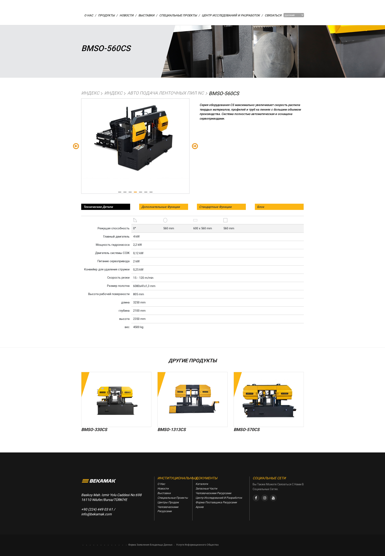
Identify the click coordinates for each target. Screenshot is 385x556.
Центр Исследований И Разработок (219, 497)
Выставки (164, 493)
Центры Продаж (168, 502)
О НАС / (90, 15)
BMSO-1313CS (171, 429)
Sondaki (194, 145)
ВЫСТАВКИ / (147, 15)
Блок (260, 207)
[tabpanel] (135, 139)
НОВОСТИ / (128, 15)
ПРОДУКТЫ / (108, 15)
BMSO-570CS (246, 429)
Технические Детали (98, 207)
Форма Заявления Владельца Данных (150, 544)
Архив (200, 507)
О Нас (161, 483)
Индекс (90, 93)
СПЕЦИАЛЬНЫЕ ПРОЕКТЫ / (179, 15)
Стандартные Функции (215, 207)
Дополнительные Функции (160, 207)
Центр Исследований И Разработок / (232, 15)
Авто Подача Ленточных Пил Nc (165, 93)
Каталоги (202, 483)
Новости (163, 488)
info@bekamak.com (96, 514)
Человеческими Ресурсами (167, 509)
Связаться (273, 15)
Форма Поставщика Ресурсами (216, 502)
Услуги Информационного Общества (197, 544)
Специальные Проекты (172, 497)
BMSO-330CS (94, 429)
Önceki (75, 145)
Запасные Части (206, 488)
